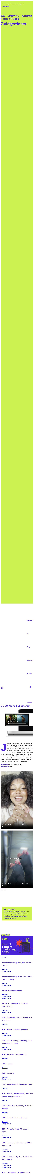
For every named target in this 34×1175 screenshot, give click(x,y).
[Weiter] (5, 889)
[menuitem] (2, 935)
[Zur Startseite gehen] (17, 954)
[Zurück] (2, 889)
